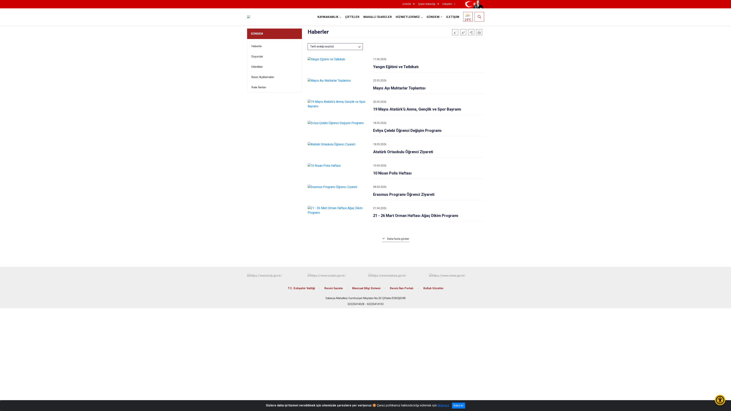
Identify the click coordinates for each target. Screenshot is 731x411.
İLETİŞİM (452, 17)
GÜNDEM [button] (433, 17)
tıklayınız (443, 405)
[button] (471, 32)
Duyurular (257, 56)
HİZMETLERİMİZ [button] (408, 17)
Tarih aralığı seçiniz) (322, 46)
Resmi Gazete (333, 288)
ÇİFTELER (352, 17)
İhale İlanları (258, 87)
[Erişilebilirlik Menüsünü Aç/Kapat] (720, 400)
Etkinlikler (257, 66)
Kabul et (458, 405)
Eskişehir (447, 4)
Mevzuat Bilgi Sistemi (366, 288)
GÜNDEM (257, 33)
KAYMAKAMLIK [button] (328, 17)
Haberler (256, 46)
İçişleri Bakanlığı (426, 4)
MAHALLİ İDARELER (377, 17)
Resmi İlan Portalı (402, 288)
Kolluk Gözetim (433, 288)
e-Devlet (406, 4)
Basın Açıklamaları (262, 77)
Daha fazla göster (398, 238)
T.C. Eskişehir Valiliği (301, 288)
